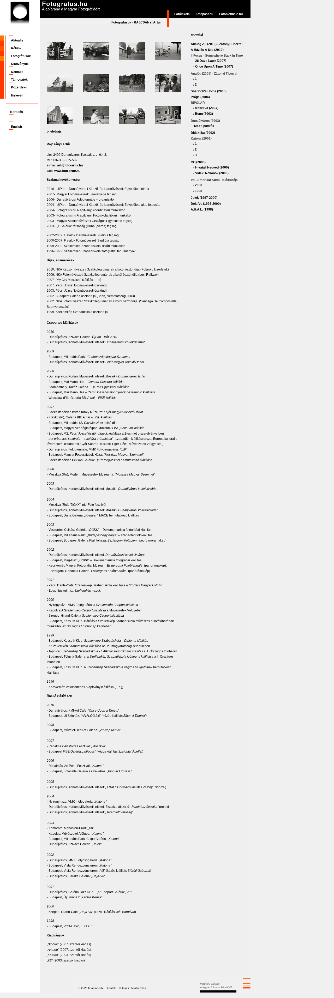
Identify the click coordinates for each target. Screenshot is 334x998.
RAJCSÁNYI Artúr (147, 22)
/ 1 (195, 79)
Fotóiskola (182, 14)
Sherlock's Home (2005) (208, 91)
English (16, 127)
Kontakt (17, 72)
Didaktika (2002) (203, 133)
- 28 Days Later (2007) (209, 61)
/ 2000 (197, 185)
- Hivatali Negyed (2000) (211, 167)
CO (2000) (198, 162)
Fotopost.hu (204, 14)
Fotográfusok (121, 22)
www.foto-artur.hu (67, 171)
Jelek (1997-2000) (204, 198)
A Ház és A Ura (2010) (207, 50)
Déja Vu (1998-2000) (206, 204)
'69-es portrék (203, 126)
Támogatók (19, 79)
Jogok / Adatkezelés (134, 988)
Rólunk (16, 48)
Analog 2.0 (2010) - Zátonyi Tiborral (216, 44)
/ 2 (195, 84)
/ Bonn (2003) (203, 114)
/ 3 (195, 155)
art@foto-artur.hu (70, 165)
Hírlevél (16, 95)
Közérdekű (19, 87)
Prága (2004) (200, 97)
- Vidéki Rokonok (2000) (211, 173)
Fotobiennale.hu (231, 14)
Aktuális (17, 40)
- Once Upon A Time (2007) (213, 66)
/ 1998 (197, 191)
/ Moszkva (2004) (205, 108)
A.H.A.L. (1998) (202, 209)
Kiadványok (20, 64)
